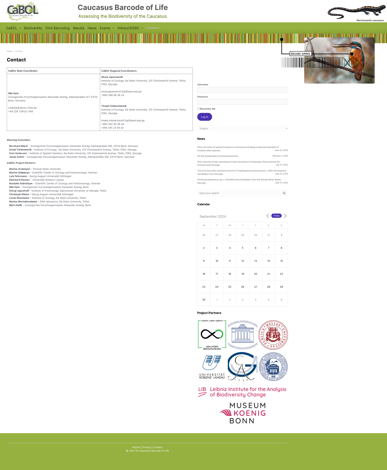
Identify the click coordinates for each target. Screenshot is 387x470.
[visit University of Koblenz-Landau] (212, 367)
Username (202, 84)
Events (105, 28)
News (92, 28)
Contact (152, 28)
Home (9, 51)
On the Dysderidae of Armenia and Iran (217, 156)
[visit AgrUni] (212, 335)
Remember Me (207, 108)
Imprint (136, 447)
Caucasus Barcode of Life (123, 7)
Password (202, 96)
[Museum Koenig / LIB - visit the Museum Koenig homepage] (242, 422)
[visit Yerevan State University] (273, 367)
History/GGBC (128, 28)
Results (79, 28)
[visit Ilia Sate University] (273, 335)
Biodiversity (33, 28)
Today (276, 215)
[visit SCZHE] (242, 335)
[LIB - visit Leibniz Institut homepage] (242, 396)
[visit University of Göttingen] (242, 367)
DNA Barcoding (57, 28)
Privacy (147, 447)
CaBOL (11, 28)
